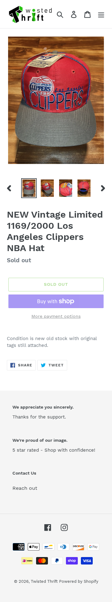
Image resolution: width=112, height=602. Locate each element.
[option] (29, 188)
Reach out (24, 488)
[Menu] (101, 14)
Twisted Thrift (44, 581)
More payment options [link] (56, 316)
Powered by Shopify (78, 581)
